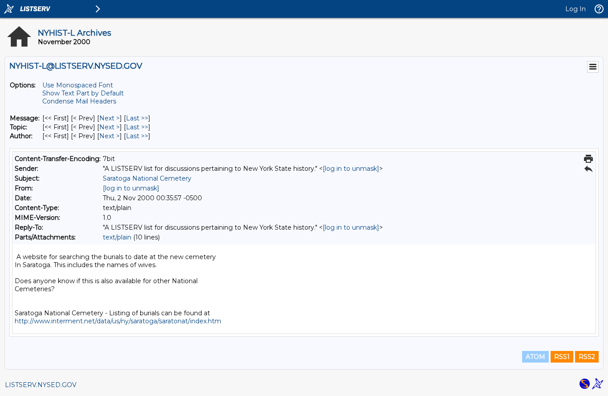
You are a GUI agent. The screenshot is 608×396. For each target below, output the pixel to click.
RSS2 (587, 357)
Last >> (137, 118)
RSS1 (562, 357)
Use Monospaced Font (77, 85)
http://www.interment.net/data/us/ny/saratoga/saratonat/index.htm (118, 321)
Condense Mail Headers (79, 101)
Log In (575, 9)
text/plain (117, 237)
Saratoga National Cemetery (147, 178)
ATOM (535, 357)
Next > (109, 118)
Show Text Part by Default (83, 93)
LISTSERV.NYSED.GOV (41, 385)
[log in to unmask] (351, 169)
